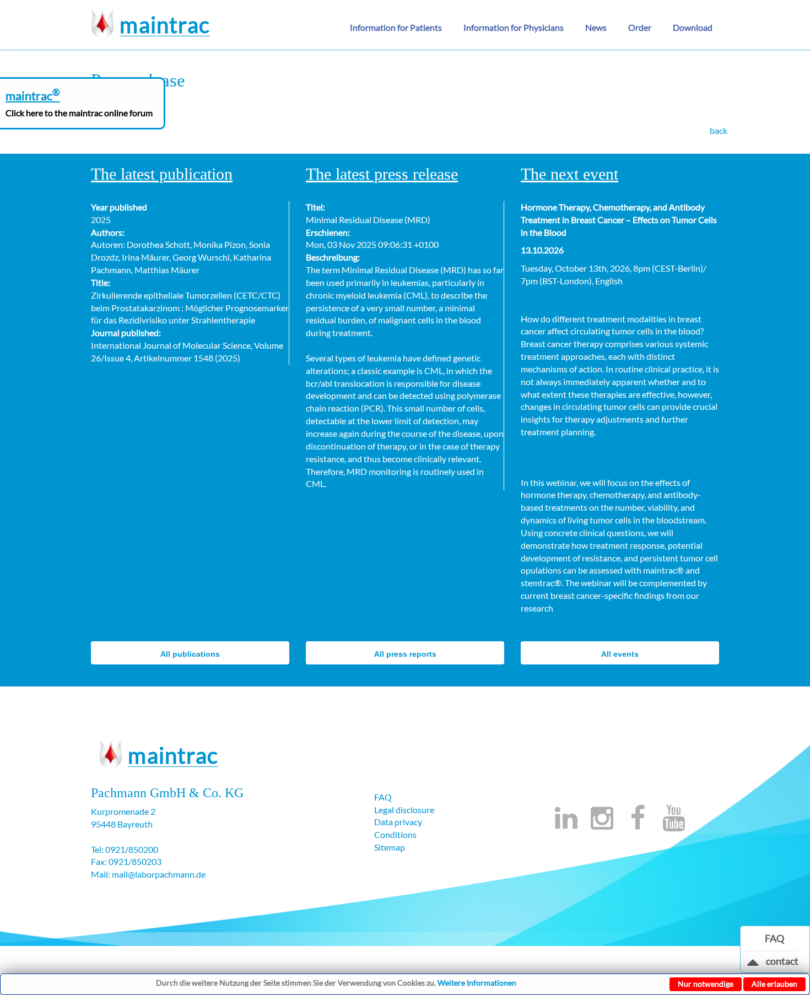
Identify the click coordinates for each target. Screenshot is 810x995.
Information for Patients (396, 27)
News (596, 27)
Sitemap (389, 847)
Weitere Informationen (477, 982)
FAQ (383, 797)
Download (692, 27)
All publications (190, 654)
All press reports (405, 654)
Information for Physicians (513, 27)
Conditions (395, 834)
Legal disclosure (404, 809)
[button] (400, 27)
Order (639, 27)
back (718, 130)
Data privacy (398, 821)
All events (620, 654)
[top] (753, 965)
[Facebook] (638, 824)
